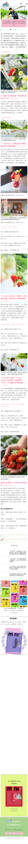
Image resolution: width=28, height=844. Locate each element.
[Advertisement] (14, 714)
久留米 (13, 535)
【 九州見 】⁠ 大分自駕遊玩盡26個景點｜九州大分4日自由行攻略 (17, 560)
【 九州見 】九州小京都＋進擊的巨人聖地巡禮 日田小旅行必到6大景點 (17, 568)
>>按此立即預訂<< (15, 98)
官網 (17, 250)
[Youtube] (18, 833)
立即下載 (14, 809)
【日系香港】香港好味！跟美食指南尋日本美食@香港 (17, 574)
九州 (12, 29)
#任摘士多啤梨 (6, 535)
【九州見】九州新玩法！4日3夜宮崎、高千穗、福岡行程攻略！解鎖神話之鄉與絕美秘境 (17, 553)
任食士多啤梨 (20, 535)
